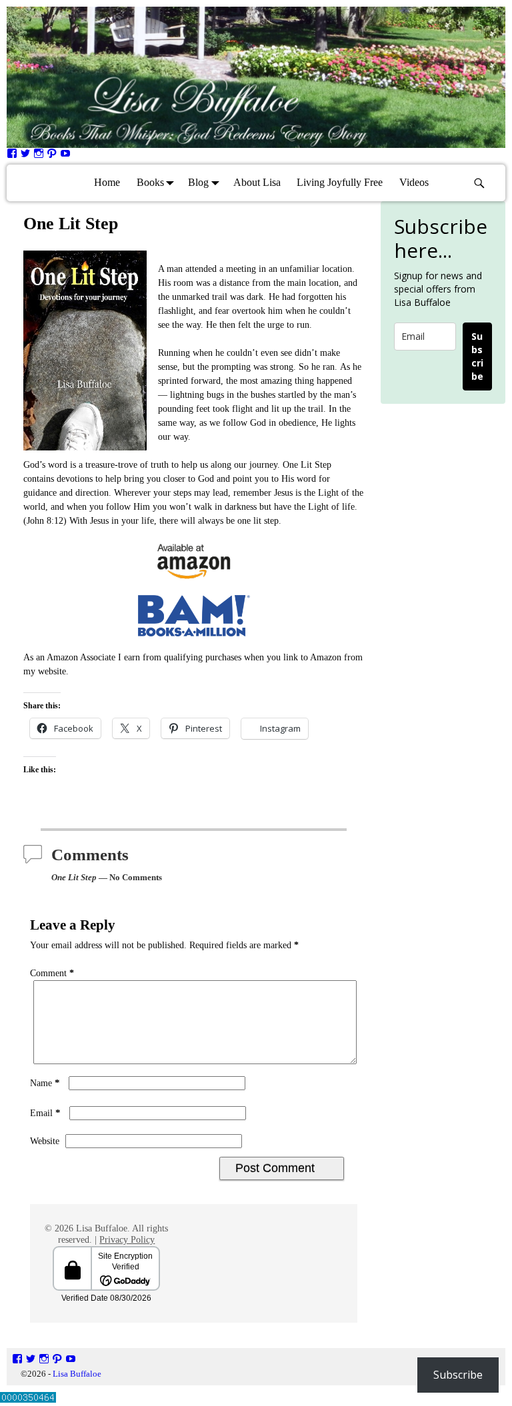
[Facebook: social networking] (12, 155)
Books (150, 182)
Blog (198, 182)
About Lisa (257, 182)
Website (44, 1141)
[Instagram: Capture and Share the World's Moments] (38, 155)
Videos (414, 182)
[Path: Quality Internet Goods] (52, 155)
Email (45, 1113)
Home (107, 182)
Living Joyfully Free (340, 182)
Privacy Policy (127, 1240)
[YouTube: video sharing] (65, 155)
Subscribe (477, 356)
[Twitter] (25, 155)
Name (45, 1083)
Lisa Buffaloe (77, 1374)
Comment (52, 973)
